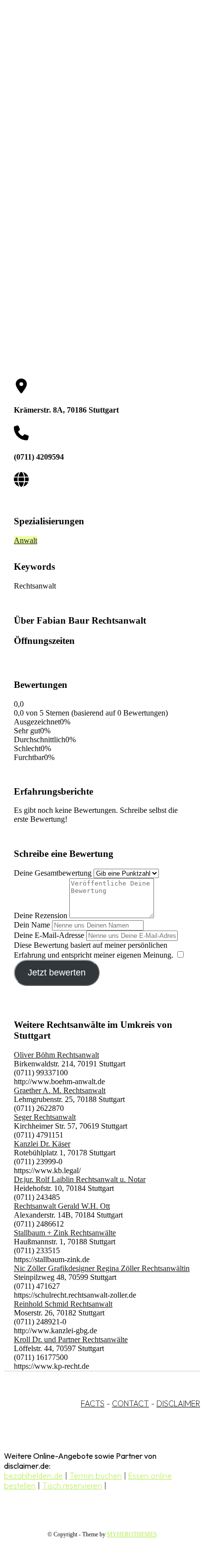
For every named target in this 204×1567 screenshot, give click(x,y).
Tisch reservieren (72, 1485)
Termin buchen (95, 1476)
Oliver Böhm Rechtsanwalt (56, 1055)
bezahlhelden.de (33, 1476)
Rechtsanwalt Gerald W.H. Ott (62, 1206)
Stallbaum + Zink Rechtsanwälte (65, 1232)
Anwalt (25, 540)
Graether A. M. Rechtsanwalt (59, 1090)
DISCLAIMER (178, 1403)
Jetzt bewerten (57, 972)
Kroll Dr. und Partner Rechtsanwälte (71, 1339)
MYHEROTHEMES (132, 1534)
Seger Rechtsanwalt (45, 1117)
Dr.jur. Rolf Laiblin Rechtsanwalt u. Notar (80, 1179)
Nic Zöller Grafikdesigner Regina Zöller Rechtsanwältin (102, 1268)
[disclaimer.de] (92, 89)
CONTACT (130, 1403)
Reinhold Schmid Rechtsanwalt (63, 1304)
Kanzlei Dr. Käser (42, 1144)
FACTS (92, 1403)
